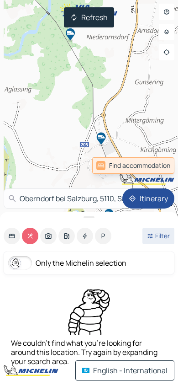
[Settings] (166, 32)
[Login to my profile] (166, 12)
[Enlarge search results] (89, 217)
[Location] (166, 52)
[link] (154, 165)
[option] (12, 236)
